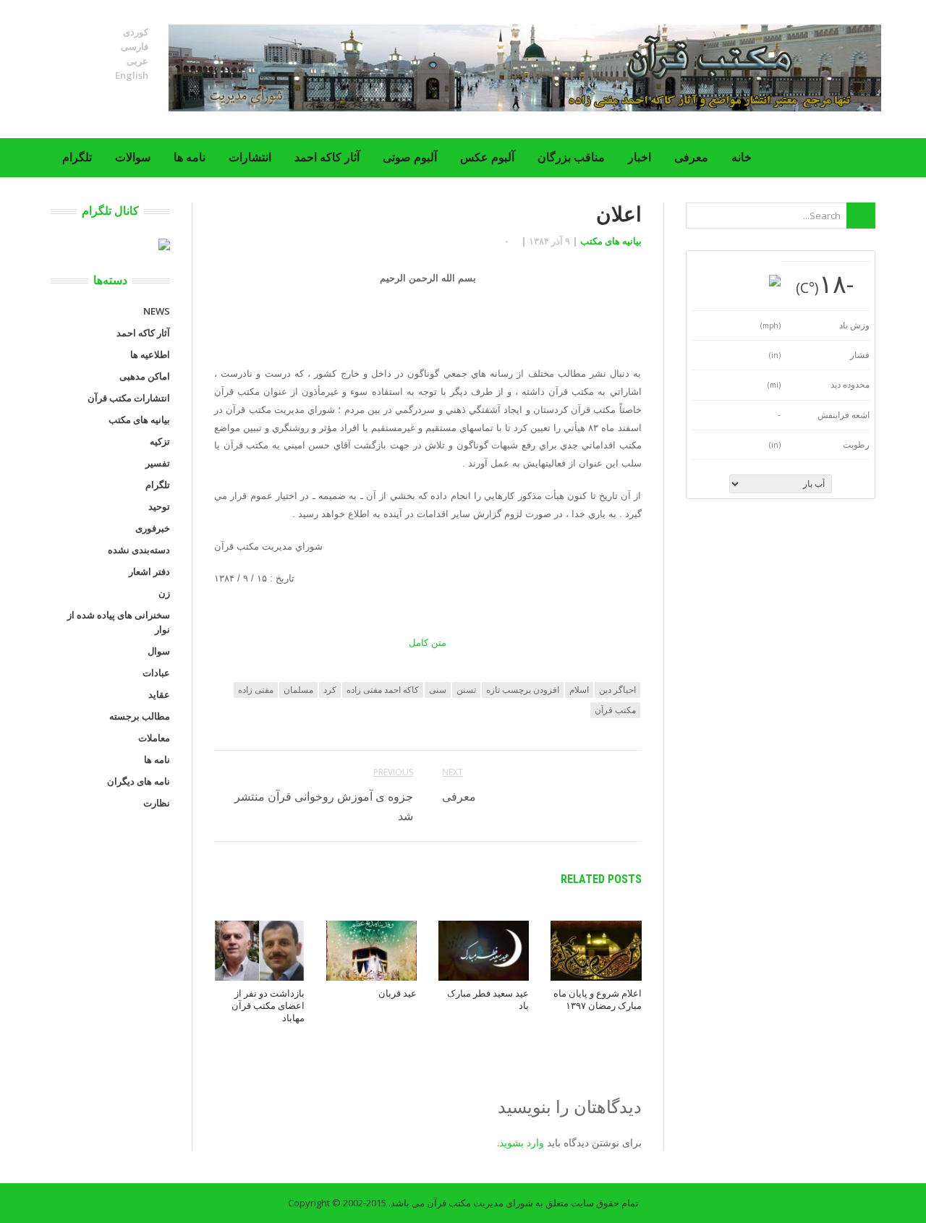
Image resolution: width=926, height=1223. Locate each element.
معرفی (691, 157)
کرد (329, 689)
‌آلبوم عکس (487, 157)
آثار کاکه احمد (327, 157)
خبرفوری (152, 527)
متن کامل (427, 642)
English (131, 75)
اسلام (579, 689)
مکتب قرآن (615, 710)
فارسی (134, 46)
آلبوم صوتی (410, 157)
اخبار (639, 157)
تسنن (466, 689)
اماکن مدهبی (144, 376)
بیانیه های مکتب (611, 240)
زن (164, 593)
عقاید (159, 694)
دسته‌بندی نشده (139, 549)
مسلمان (298, 689)
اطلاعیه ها (150, 354)
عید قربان (397, 993)
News (156, 311)
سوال (159, 650)
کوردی (135, 31)
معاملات (154, 737)
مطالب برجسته (139, 716)
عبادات (156, 672)
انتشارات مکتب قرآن (129, 397)
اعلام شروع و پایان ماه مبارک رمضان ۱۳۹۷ (597, 999)
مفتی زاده (255, 689)
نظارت (156, 802)
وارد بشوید (521, 1142)
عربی (137, 60)
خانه (741, 157)
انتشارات (250, 157)
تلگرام (77, 157)
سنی (437, 689)
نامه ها (189, 157)
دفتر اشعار (149, 571)
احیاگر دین (617, 689)
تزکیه (160, 441)
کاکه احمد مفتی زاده (383, 689)
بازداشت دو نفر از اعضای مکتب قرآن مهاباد (268, 1005)
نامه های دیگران (138, 781)
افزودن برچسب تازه (522, 689)
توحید (159, 506)
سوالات (132, 157)
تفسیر (157, 462)
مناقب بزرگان (571, 157)
